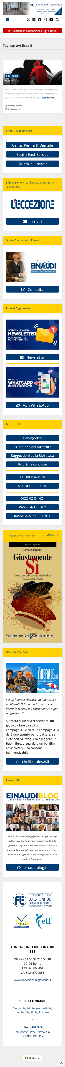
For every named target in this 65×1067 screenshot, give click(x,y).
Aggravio (10, 80)
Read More (48, 97)
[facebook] (39, 19)
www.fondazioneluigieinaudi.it (32, 980)
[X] (28, 19)
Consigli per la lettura (22, 536)
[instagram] (45, 19)
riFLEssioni (12, 76)
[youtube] (51, 19)
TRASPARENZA (32, 1027)
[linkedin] (34, 19)
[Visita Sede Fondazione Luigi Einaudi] (32, 13)
